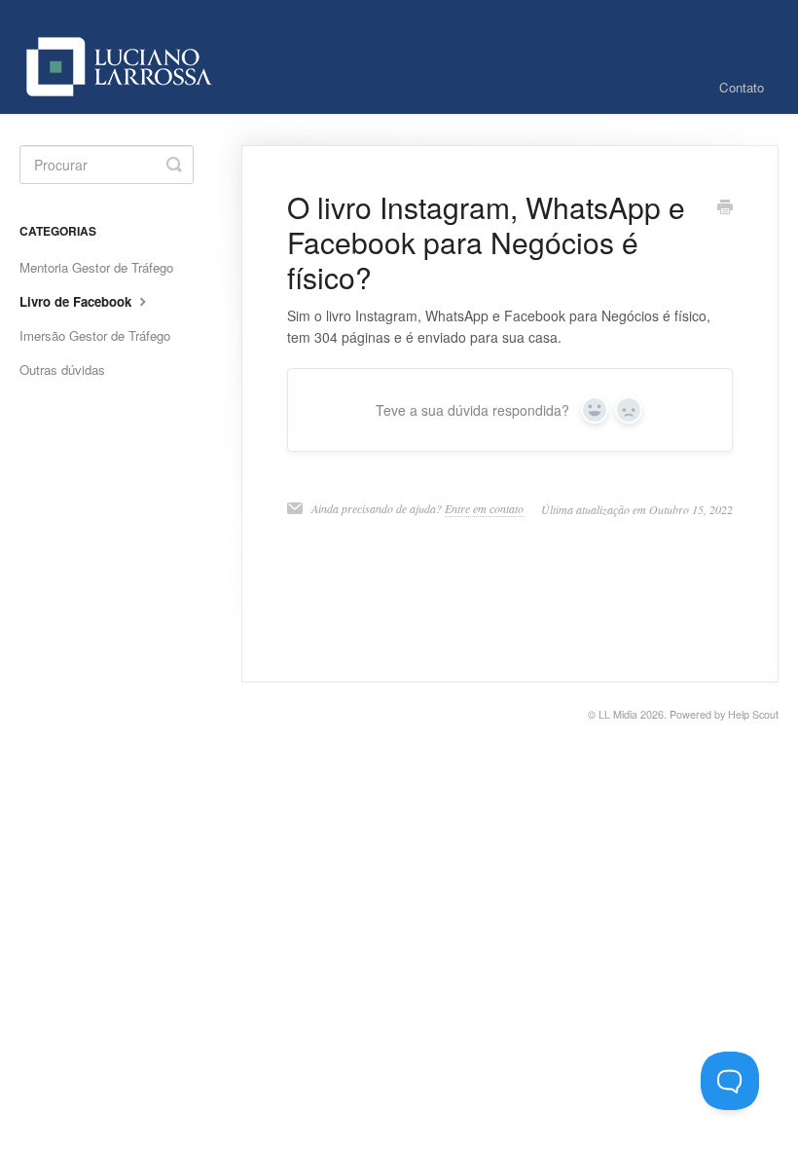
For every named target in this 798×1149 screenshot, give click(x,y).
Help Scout (753, 714)
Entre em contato (484, 508)
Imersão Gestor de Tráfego (94, 335)
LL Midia (617, 714)
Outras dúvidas (62, 369)
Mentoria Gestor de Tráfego (96, 267)
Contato (741, 87)
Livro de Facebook (77, 301)
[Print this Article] (725, 208)
